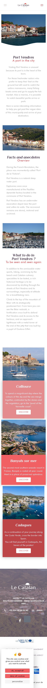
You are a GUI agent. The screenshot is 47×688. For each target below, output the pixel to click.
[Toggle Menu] (6, 5)
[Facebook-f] (20, 620)
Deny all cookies (17, 676)
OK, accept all (17, 670)
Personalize (17, 681)
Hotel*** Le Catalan (23, 598)
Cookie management (34, 649)
